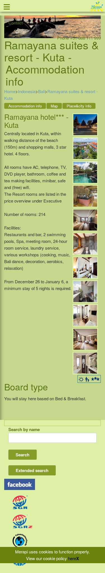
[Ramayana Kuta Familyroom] (85, 339)
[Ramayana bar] (85, 196)
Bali (41, 91)
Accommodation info (25, 106)
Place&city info (79, 106)
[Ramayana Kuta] (85, 124)
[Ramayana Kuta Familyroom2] (85, 362)
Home (9, 91)
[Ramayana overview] (85, 148)
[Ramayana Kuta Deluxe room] (85, 219)
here (72, 558)
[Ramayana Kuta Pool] (85, 172)
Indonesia (27, 91)
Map (54, 106)
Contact (15, 23)
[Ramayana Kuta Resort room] (85, 267)
